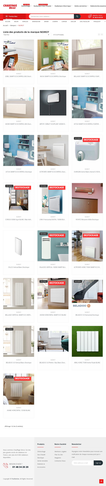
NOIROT (18, 74)
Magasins (58, 458)
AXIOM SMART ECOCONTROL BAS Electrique (18, 124)
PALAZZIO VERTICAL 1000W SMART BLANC (53, 267)
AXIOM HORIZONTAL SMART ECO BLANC (53, 315)
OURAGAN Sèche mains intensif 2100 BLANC (87, 172)
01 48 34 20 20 (98, 17)
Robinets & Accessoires (41, 465)
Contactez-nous (60, 461)
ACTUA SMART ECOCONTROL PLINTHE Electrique (87, 124)
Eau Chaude (41, 455)
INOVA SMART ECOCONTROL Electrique (53, 76)
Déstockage (41, 451)
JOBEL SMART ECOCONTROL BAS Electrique (18, 76)
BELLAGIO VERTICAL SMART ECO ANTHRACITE (18, 315)
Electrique (40, 458)
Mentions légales (60, 451)
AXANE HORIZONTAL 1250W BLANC (18, 410)
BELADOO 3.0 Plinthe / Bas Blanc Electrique (53, 363)
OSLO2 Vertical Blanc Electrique (18, 267)
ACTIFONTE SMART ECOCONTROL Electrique (53, 172)
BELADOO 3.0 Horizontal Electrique (87, 315)
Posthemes (15, 479)
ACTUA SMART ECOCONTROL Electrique (19, 172)
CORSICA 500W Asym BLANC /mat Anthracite (18, 220)
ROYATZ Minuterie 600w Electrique (87, 220)
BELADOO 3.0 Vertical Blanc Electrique (18, 363)
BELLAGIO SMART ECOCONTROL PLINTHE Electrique (87, 76)
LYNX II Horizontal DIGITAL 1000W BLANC (53, 220)
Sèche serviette (42, 461)
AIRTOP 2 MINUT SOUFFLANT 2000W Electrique (53, 124)
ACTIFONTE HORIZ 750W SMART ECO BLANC (87, 267)
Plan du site (59, 455)
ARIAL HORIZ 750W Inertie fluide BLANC (87, 363)
